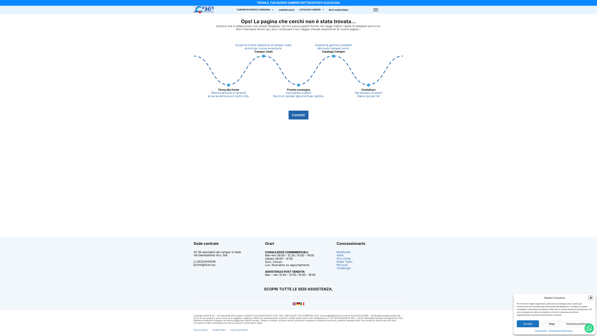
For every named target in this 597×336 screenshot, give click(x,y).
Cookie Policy (541, 330)
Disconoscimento (239, 330)
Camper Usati (287, 10)
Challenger (344, 268)
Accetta (527, 323)
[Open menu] (375, 9)
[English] (294, 303)
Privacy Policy (201, 330)
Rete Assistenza (338, 10)
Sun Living (343, 258)
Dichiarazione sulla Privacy (561, 330)
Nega (552, 323)
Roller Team (344, 261)
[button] (590, 297)
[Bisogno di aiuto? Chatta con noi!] (589, 328)
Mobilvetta (343, 252)
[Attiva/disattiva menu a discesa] (273, 10)
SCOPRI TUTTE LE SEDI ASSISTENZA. (298, 289)
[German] (298, 303)
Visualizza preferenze (578, 323)
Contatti (298, 115)
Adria (340, 255)
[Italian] (303, 303)
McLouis (342, 264)
